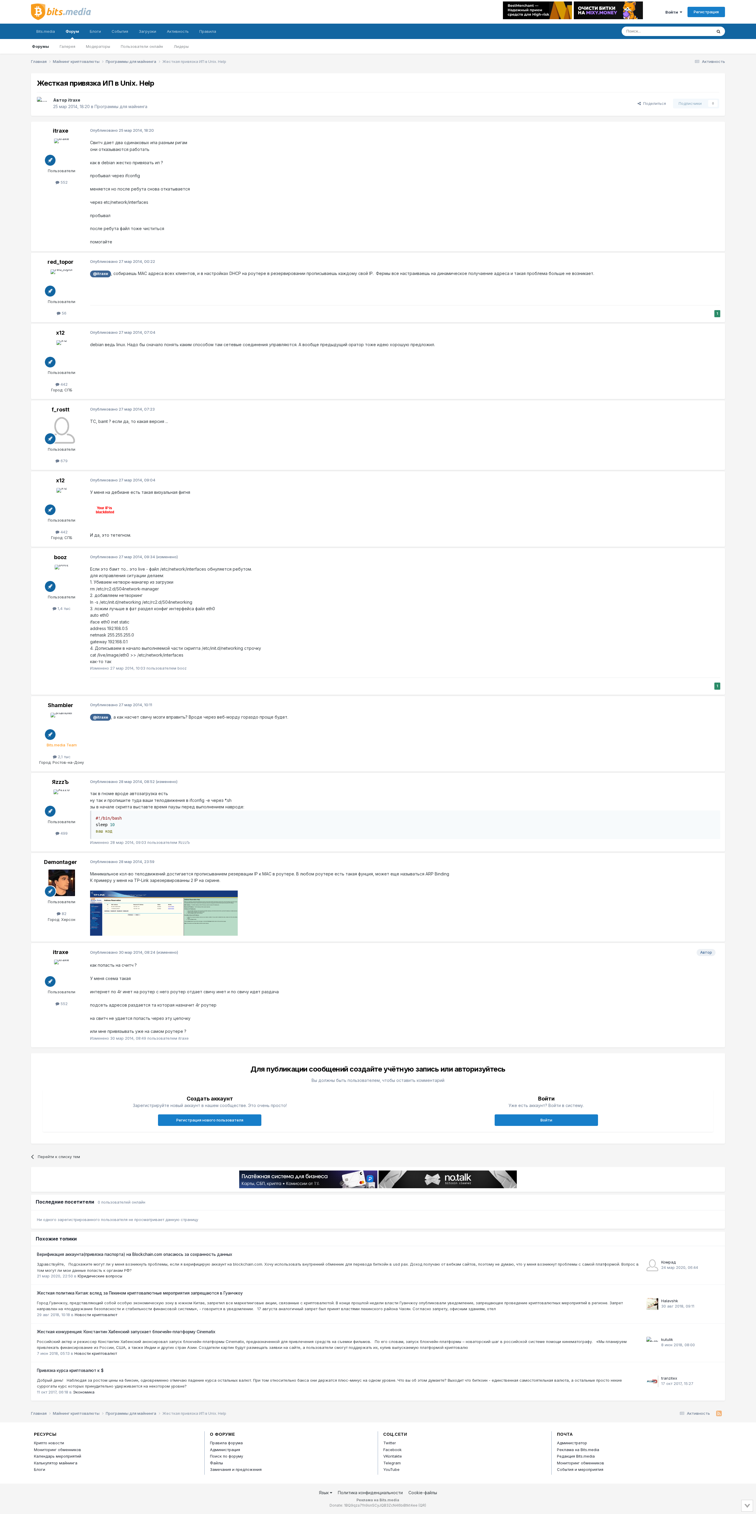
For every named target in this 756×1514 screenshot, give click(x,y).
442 (63, 384)
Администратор (572, 1442)
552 (63, 182)
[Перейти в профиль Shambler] (61, 726)
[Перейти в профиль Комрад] (652, 1265)
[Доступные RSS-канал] (719, 1413)
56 (63, 313)
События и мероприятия (580, 1469)
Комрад (668, 1262)
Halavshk (669, 1300)
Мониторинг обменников (57, 1449)
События (120, 31)
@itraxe (100, 273)
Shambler (60, 705)
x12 (60, 333)
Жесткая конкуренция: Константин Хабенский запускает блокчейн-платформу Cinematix (126, 1331)
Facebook (392, 1449)
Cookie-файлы (422, 1492)
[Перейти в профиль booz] (61, 578)
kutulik (667, 1339)
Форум (72, 31)
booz (60, 557)
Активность (178, 31)
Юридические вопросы (100, 1276)
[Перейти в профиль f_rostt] (61, 430)
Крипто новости (49, 1442)
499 (63, 833)
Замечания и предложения (236, 1469)
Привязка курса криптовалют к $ (70, 1370)
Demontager (60, 862)
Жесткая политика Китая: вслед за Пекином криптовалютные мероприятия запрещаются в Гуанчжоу (140, 1293)
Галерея (67, 46)
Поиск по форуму (226, 1456)
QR (422, 1505)
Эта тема (696, 31)
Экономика (83, 1392)
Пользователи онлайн (142, 46)
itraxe (74, 99)
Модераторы (98, 46)
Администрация (225, 1449)
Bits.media (45, 31)
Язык (324, 1492)
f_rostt (60, 409)
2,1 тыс (64, 756)
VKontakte (392, 1456)
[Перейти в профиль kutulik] (652, 1343)
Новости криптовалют (96, 1314)
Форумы (40, 46)
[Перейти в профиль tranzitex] (652, 1381)
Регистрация (706, 11)
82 (63, 913)
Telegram (392, 1463)
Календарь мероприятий (57, 1456)
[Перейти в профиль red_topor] (61, 282)
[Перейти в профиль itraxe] (43, 103)
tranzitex (669, 1378)
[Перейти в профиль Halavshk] (652, 1304)
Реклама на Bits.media (578, 1449)
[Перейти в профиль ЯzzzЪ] (61, 802)
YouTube (391, 1469)
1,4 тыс (63, 608)
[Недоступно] (164, 912)
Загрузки (147, 31)
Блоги (95, 31)
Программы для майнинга (120, 106)
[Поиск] (718, 31)
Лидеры (181, 46)
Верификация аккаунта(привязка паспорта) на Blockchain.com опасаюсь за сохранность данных (134, 1254)
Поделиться (653, 103)
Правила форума (226, 1442)
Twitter (389, 1442)
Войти (672, 12)
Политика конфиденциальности (370, 1492)
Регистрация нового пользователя (209, 1120)
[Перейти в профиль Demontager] (61, 883)
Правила (207, 31)
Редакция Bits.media (576, 1456)
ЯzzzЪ (60, 782)
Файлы (216, 1463)
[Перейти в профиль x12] (61, 353)
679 (63, 460)
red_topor (61, 262)
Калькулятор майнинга (55, 1463)
